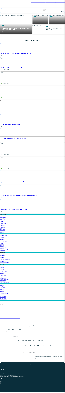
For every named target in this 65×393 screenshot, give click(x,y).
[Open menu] (63, 11)
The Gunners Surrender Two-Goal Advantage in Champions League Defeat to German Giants (56, 20)
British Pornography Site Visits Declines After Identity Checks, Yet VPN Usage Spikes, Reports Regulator (40, 20)
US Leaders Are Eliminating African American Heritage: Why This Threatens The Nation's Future (15, 110)
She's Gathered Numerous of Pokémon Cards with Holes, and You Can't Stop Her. (13, 181)
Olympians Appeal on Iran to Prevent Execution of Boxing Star (10, 124)
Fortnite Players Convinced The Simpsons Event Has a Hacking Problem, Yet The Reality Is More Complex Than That (38, 345)
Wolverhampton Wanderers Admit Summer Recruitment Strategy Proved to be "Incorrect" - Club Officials (48, 356)
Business (23, 9)
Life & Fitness (40, 9)
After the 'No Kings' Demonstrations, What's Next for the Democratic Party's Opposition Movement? (30, 340)
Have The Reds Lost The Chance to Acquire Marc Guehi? (14, 329)
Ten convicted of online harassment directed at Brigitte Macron (10, 152)
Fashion (28, 9)
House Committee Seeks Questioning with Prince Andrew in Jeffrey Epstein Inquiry (13, 138)
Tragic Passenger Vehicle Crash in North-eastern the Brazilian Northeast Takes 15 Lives (14, 209)
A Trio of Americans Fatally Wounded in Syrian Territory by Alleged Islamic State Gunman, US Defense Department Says (19, 195)
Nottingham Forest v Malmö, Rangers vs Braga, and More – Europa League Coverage (13, 67)
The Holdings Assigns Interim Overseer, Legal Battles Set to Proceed (8, 375)
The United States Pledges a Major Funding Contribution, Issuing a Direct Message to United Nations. (16, 53)
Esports (25, 9)
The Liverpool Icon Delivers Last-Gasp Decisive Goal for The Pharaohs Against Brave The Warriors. (12, 376)
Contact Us (47, 9)
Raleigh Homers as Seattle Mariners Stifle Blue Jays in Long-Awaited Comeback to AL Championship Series (40, 2)
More (43, 9)
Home (17, 9)
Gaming (34, 9)
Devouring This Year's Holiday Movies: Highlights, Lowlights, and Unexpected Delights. (14, 81)
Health (37, 9)
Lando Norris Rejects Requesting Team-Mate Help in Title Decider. (8, 374)
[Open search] (61, 11)
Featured (31, 9)
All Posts (20, 9)
